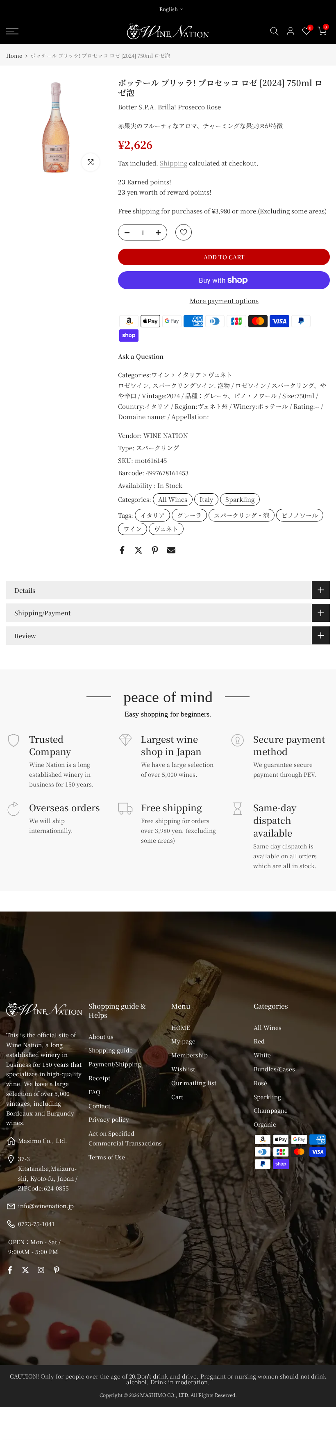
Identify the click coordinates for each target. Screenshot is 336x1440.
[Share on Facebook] (122, 550)
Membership (189, 1055)
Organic (265, 1124)
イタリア (152, 515)
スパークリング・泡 (241, 515)
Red (259, 1041)
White (262, 1055)
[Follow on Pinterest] (56, 1270)
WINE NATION (165, 435)
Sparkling (239, 499)
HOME (180, 1027)
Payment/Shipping (115, 1064)
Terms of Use (107, 1157)
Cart (177, 1097)
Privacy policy (109, 1119)
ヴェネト (166, 528)
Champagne (271, 1110)
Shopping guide (111, 1050)
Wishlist (183, 1069)
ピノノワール (300, 515)
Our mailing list (193, 1083)
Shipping (173, 163)
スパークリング (157, 447)
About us (101, 1036)
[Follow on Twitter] (25, 1270)
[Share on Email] (171, 550)
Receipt (99, 1078)
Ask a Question (140, 356)
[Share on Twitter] (138, 550)
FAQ (94, 1092)
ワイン (132, 528)
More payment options (224, 300)
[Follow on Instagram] (41, 1270)
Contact (99, 1106)
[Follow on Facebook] (10, 1270)
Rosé (260, 1083)
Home (14, 55)
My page (183, 1041)
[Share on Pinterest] (155, 550)
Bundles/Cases (274, 1069)
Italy (206, 499)
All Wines (172, 499)
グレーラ (189, 515)
